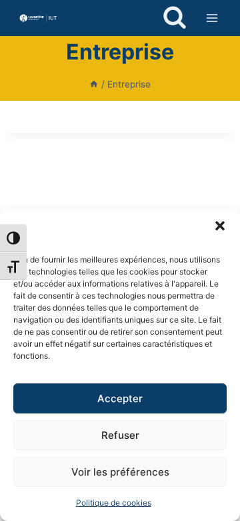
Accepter (120, 398)
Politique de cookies (113, 503)
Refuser (120, 435)
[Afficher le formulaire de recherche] (175, 18)
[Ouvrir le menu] (211, 17)
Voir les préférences (120, 472)
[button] (220, 225)
